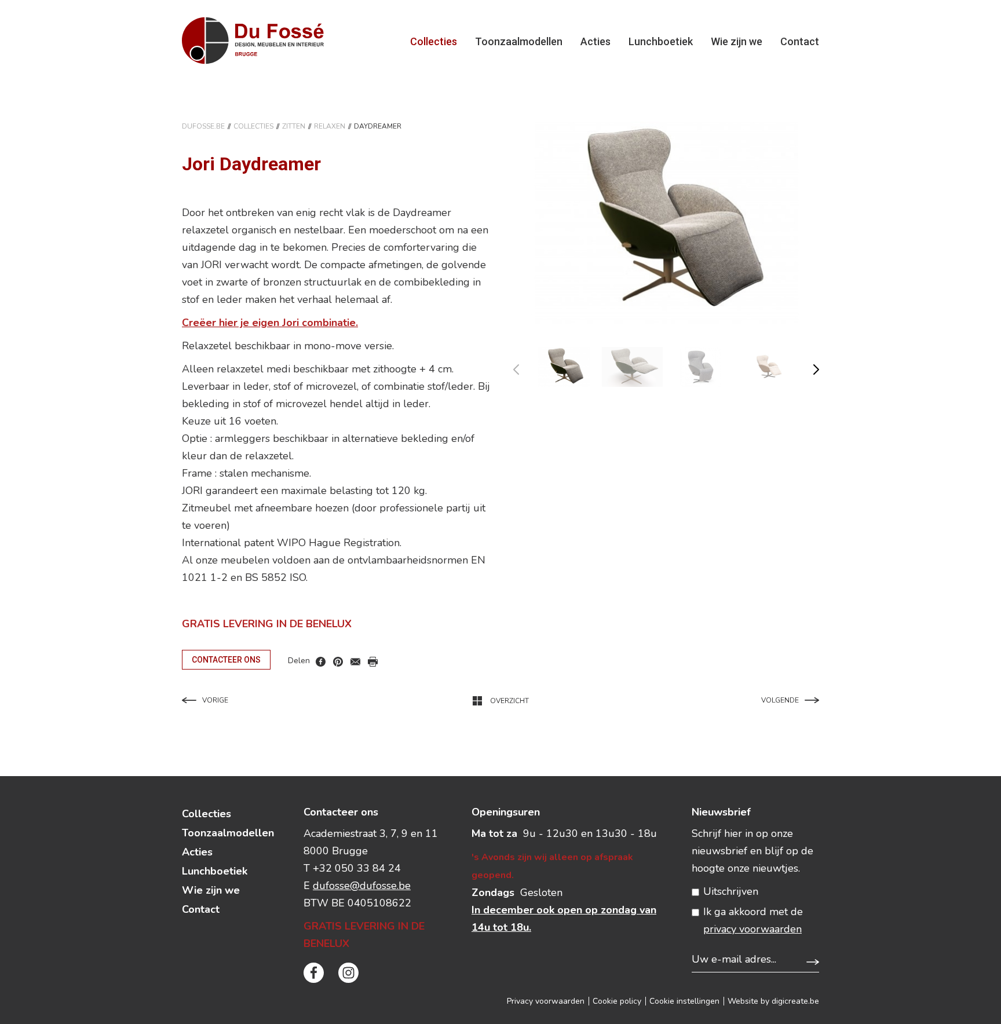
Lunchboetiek (661, 41)
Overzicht (509, 700)
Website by (773, 1001)
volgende (809, 367)
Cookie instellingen (684, 1001)
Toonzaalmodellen (518, 41)
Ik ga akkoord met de (753, 920)
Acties (595, 41)
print (373, 662)
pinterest (338, 662)
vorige (523, 367)
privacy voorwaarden (752, 929)
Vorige (215, 700)
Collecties (433, 41)
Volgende (780, 700)
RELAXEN (329, 126)
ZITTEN (293, 126)
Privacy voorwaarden (545, 1001)
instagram (348, 973)
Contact (799, 41)
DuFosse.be (203, 126)
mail (355, 662)
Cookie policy (617, 1001)
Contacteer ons (226, 659)
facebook (321, 662)
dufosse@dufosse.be (362, 886)
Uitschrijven (730, 891)
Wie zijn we (736, 41)
